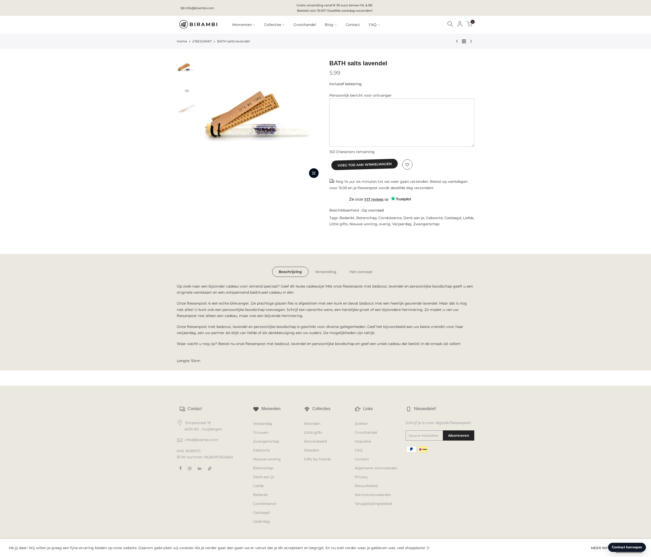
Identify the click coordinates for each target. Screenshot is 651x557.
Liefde (468, 218)
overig (384, 224)
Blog (329, 24)
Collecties (272, 24)
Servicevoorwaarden (373, 494)
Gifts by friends (317, 459)
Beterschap (366, 218)
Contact (353, 24)
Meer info (601, 548)
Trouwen (261, 432)
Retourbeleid (366, 486)
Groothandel (304, 24)
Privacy (361, 477)
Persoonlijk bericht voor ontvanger (360, 95)
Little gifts (338, 224)
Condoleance (390, 218)
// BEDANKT (202, 41)
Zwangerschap (426, 224)
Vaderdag (261, 521)
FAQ (373, 24)
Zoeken (361, 423)
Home (182, 41)
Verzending (325, 271)
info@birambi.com (199, 8)
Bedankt (346, 218)
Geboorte (434, 218)
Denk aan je (413, 218)
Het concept (361, 271)
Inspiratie (363, 441)
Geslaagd (453, 218)
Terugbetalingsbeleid (373, 503)
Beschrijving (290, 271)
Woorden (312, 423)
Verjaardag (401, 224)
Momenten (242, 24)
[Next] (312, 120)
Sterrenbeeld (315, 441)
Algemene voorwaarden (376, 468)
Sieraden (311, 450)
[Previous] (208, 120)
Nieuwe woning (363, 224)
